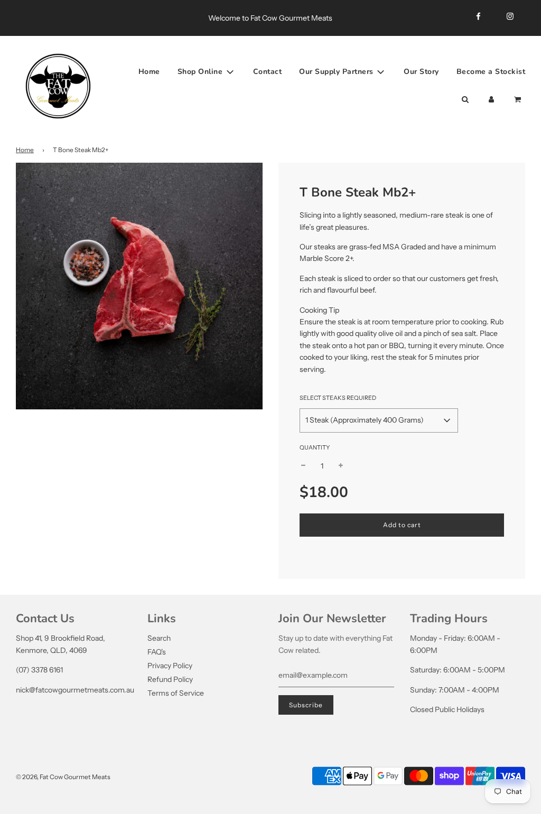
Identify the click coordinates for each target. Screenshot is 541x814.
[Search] (465, 100)
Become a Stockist (491, 72)
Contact (267, 72)
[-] (303, 465)
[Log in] (491, 100)
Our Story (421, 72)
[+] (340, 465)
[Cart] (518, 100)
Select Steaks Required (338, 397)
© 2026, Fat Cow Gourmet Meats (63, 777)
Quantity (315, 447)
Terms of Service (175, 693)
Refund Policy (170, 679)
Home (149, 72)
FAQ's (156, 652)
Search (159, 638)
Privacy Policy (169, 665)
